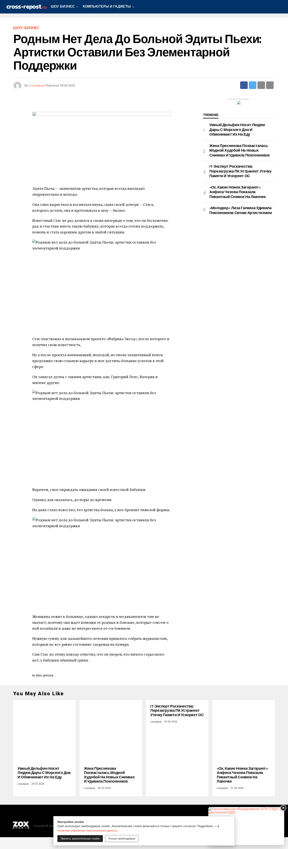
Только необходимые (121, 838)
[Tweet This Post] (252, 85)
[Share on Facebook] (244, 85)
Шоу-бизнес (63, 6)
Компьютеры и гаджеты (107, 6)
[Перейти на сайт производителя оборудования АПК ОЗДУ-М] (246, 826)
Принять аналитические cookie (80, 838)
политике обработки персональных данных (87, 830)
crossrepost (37, 86)
